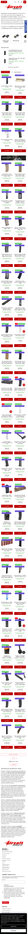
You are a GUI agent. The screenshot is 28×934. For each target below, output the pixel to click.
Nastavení (13, 926)
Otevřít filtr (6, 72)
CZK (15, 2)
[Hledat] (19, 2)
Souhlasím (13, 930)
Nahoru (14, 764)
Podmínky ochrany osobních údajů (6, 865)
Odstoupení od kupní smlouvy (6, 861)
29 (16, 758)
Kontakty (4, 856)
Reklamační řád (5, 869)
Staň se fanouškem (6, 912)
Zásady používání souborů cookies (6, 868)
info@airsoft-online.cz (6, 908)
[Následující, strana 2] (13, 758)
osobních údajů (7, 897)
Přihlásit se (5, 902)
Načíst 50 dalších (13, 754)
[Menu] (4, 2)
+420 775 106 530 (6, 910)
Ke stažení (4, 855)
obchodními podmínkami (9, 886)
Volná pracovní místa (6, 871)
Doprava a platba (5, 853)
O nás (3, 862)
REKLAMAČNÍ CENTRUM (7, 851)
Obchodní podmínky (6, 858)
